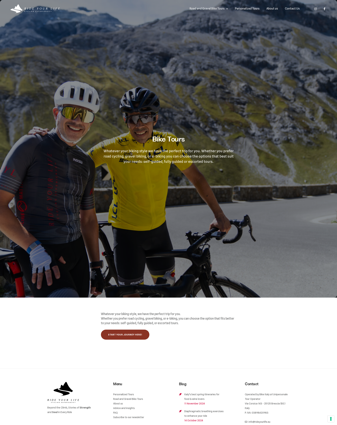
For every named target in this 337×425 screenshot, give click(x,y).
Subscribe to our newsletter (128, 417)
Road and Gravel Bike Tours (207, 8)
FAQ (115, 412)
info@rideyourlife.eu (259, 421)
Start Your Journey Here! (125, 334)
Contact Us (292, 8)
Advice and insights (124, 408)
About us (272, 8)
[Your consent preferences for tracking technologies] (331, 418)
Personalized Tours (247, 8)
